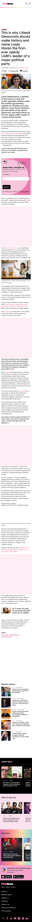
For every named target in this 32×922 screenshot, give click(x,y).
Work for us (5, 904)
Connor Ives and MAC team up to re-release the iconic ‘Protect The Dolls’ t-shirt (11, 819)
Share (5, 71)
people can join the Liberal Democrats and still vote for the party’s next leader (15, 549)
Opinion (4, 29)
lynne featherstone (6, 636)
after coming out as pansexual (11, 133)
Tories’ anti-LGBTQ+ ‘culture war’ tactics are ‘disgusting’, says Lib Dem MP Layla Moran (21, 724)
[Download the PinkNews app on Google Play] (18, 876)
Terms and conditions (8, 907)
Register (6, 187)
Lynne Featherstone (22, 68)
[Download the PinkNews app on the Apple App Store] (6, 876)
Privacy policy (6, 911)
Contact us (5, 898)
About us (4, 891)
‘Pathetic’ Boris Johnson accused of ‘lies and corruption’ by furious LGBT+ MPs (20, 736)
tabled (28, 200)
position (7, 311)
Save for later (14, 71)
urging (8, 372)
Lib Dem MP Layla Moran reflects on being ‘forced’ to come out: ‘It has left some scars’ (20, 702)
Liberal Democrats (14, 634)
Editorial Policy (6, 894)
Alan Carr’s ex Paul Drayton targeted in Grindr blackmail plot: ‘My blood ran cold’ (11, 784)
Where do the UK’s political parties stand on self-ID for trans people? (20, 690)
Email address (8, 174)
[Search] (26, 4)
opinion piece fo (11, 248)
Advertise (4, 901)
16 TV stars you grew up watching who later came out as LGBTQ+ (21, 610)
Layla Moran (4, 634)
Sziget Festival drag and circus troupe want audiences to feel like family (12, 855)
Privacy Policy (25, 191)
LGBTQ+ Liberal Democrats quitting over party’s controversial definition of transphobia (20, 714)
